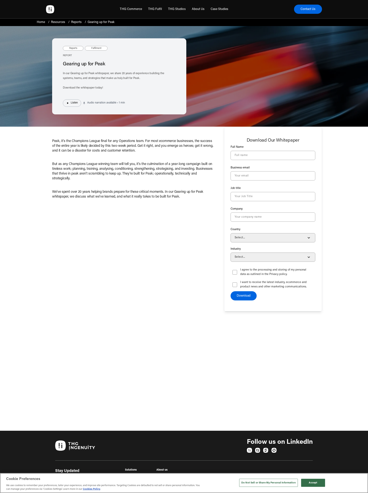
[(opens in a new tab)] (249, 450)
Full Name (237, 147)
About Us (198, 9)
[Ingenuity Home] (50, 9)
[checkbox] (234, 272)
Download (244, 295)
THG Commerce (131, 9)
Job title (236, 188)
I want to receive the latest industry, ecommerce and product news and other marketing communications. (273, 284)
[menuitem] (131, 9)
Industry (236, 249)
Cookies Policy (91, 489)
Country (235, 229)
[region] (184, 483)
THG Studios (177, 9)
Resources (58, 22)
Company (237, 209)
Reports (76, 22)
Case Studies (219, 9)
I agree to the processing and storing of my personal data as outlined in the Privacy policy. (273, 272)
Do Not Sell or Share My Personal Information (268, 483)
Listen (74, 103)
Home (41, 22)
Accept (313, 483)
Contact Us (308, 9)
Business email (240, 167)
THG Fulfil (155, 9)
